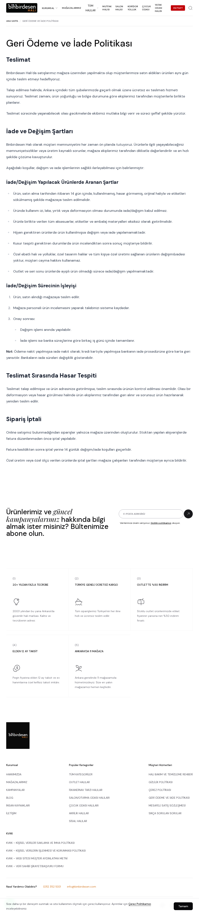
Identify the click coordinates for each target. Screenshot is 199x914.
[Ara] (190, 8)
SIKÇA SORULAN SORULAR (165, 813)
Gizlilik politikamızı (161, 523)
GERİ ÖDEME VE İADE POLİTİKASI (169, 797)
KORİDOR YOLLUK (133, 8)
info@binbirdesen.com (81, 886)
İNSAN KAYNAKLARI (18, 805)
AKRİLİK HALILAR (79, 813)
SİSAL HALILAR (78, 821)
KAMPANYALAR (15, 790)
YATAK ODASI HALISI (158, 8)
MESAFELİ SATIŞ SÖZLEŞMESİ (167, 805)
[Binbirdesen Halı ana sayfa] (18, 735)
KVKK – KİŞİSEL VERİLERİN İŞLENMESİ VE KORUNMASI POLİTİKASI (46, 850)
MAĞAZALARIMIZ (71, 8)
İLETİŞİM (11, 813)
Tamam (183, 906)
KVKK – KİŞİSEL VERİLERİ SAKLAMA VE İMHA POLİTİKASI (40, 843)
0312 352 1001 (52, 886)
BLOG (9, 797)
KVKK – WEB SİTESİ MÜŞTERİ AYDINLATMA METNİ (36, 858)
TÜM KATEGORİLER (81, 774)
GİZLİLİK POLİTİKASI (161, 782)
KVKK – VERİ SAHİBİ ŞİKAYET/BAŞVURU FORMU (35, 866)
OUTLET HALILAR (79, 782)
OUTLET (178, 8)
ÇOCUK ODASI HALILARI (84, 805)
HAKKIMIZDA (13, 774)
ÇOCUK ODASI (146, 8)
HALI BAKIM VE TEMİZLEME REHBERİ (171, 774)
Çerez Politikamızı (139, 904)
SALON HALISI (119, 8)
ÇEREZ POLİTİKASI (160, 790)
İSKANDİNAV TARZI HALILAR (85, 790)
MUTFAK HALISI (107, 8)
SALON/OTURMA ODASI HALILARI (89, 797)
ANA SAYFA (12, 21)
